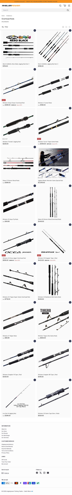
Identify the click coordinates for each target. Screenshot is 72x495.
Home (3, 15)
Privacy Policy (5, 453)
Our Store (4, 431)
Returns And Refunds (7, 446)
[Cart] (65, 5)
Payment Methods (6, 448)
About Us (4, 429)
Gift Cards (4, 459)
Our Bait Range (6, 435)
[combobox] (36, 10)
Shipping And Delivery (7, 444)
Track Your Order (6, 462)
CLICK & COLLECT (19, 1)
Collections (9, 15)
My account (5, 464)
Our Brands (5, 433)
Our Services (5, 437)
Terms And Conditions (7, 450)
